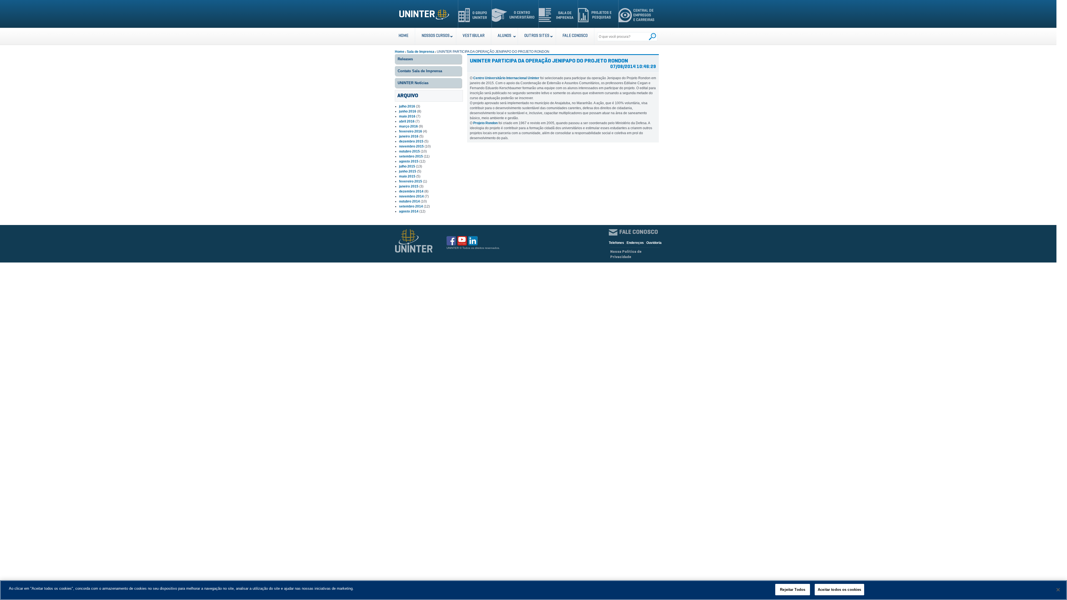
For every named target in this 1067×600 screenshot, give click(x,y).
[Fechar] (1058, 590)
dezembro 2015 (411, 141)
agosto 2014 (408, 211)
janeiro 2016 (408, 136)
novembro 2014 (411, 196)
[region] (533, 590)
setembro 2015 (411, 156)
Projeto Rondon (485, 123)
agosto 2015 (408, 161)
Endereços (635, 243)
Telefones (616, 243)
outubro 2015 (409, 151)
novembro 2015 (411, 146)
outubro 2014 (409, 201)
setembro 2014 (411, 206)
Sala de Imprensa (420, 52)
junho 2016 (407, 111)
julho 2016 (407, 106)
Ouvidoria (654, 243)
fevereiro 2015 (410, 181)
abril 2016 (407, 121)
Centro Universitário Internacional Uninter (506, 78)
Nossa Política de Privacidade (626, 254)
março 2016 (408, 126)
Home (399, 52)
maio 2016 (407, 116)
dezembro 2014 (411, 191)
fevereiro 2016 (410, 131)
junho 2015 (407, 171)
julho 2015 (407, 166)
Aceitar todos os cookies (839, 590)
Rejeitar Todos (792, 590)
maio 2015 (407, 176)
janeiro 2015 (408, 186)
